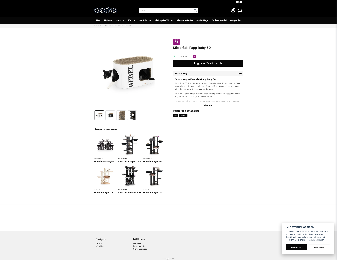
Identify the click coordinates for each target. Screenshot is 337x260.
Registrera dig (139, 246)
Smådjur (143, 20)
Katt (130, 20)
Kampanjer (235, 20)
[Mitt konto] (233, 10)
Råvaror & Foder (185, 20)
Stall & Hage (202, 20)
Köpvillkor (100, 246)
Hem (98, 20)
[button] (195, 10)
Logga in (137, 243)
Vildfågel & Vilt (162, 20)
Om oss (99, 243)
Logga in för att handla (208, 63)
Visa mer (208, 105)
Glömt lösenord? (140, 249)
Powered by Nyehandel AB (168, 258)
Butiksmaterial (219, 20)
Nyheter (108, 20)
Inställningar (319, 247)
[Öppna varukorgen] (239, 10)
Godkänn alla (297, 247)
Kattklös (108, 26)
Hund (118, 20)
